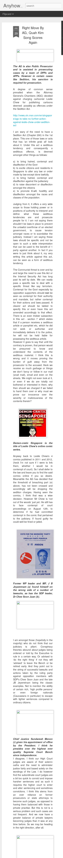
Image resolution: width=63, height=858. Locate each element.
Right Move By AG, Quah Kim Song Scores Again (33, 35)
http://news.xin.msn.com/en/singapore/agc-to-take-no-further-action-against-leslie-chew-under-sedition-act (32, 120)
